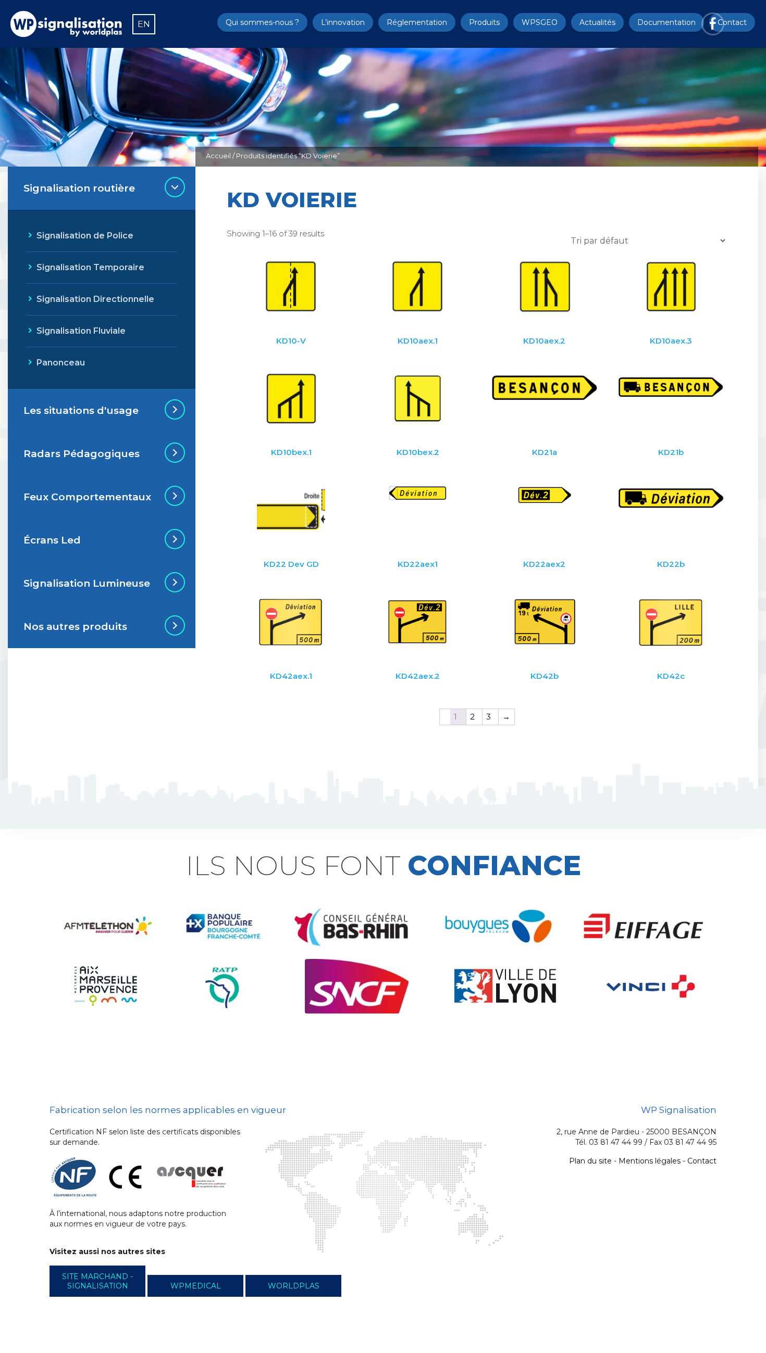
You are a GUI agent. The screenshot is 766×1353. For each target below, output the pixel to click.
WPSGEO (540, 22)
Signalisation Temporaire (90, 267)
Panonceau (60, 363)
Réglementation (417, 22)
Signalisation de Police (84, 236)
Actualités (597, 22)
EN (144, 24)
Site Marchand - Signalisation (97, 1281)
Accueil (218, 156)
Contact (732, 22)
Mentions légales (650, 1161)
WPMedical (195, 1286)
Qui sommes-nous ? (262, 22)
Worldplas (293, 1286)
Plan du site (590, 1161)
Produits (484, 22)
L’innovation (343, 22)
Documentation (666, 22)
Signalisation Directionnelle (95, 299)
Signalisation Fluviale (81, 331)
